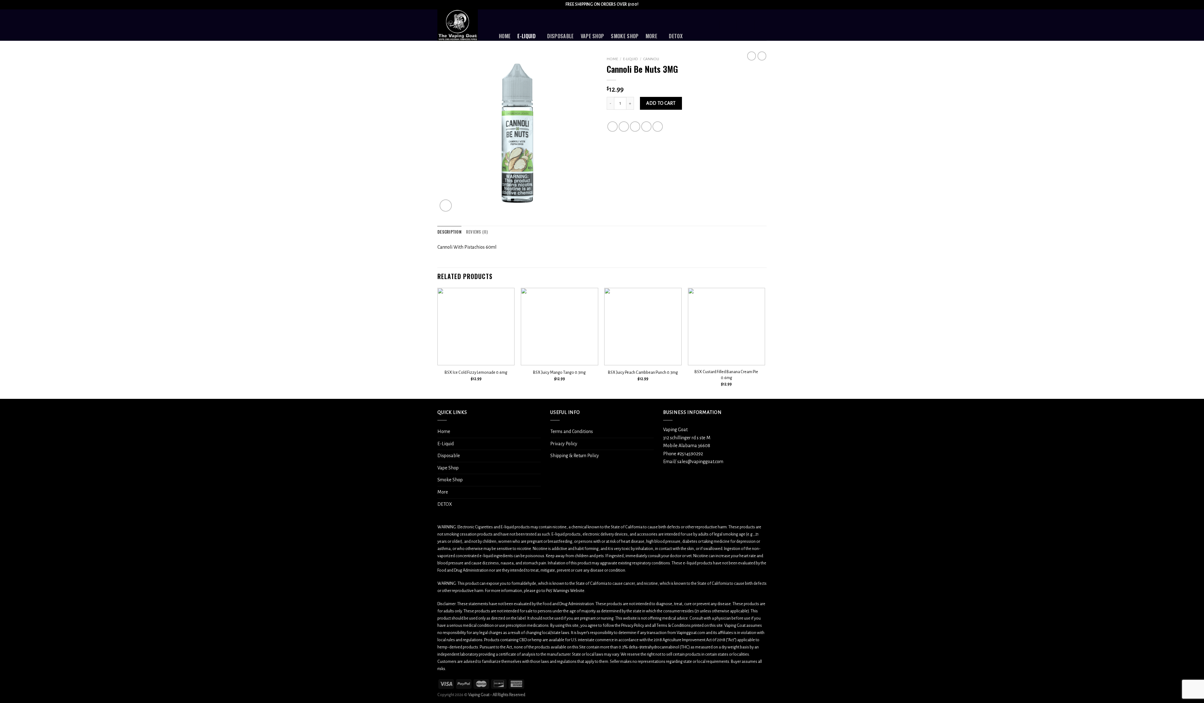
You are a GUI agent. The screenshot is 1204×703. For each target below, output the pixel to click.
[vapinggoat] (463, 25)
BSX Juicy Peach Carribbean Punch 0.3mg (643, 372)
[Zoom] (446, 205)
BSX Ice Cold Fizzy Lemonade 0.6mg (476, 372)
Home (504, 36)
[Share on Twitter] (624, 126)
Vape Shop (592, 36)
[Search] (710, 25)
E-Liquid (526, 36)
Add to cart (660, 103)
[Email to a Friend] (635, 126)
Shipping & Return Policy (574, 455)
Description (449, 232)
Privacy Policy (563, 443)
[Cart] (763, 25)
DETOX (676, 36)
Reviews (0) (477, 232)
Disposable (560, 36)
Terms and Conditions (571, 431)
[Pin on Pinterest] (646, 126)
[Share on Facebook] (612, 126)
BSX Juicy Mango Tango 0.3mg (559, 372)
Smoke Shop (624, 36)
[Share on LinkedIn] (657, 126)
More (651, 36)
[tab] (449, 232)
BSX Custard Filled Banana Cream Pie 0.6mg (726, 374)
